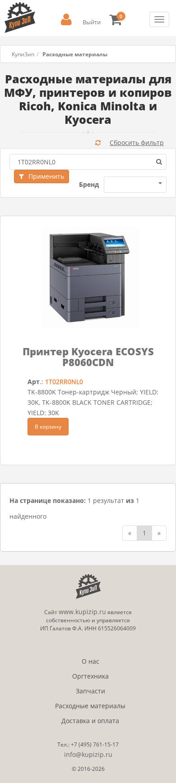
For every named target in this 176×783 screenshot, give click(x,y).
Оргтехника (90, 676)
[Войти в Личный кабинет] (66, 19)
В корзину (48, 426)
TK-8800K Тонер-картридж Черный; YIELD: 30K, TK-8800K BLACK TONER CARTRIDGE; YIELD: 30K (93, 402)
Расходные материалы (90, 706)
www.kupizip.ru (82, 611)
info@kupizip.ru (88, 754)
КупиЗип (23, 54)
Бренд (89, 184)
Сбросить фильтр (137, 142)
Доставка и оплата (90, 720)
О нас (90, 661)
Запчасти (90, 691)
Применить (46, 176)
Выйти (92, 22)
